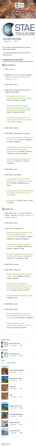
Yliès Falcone (17, 75)
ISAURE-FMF (12, 362)
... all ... (3, 436)
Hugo (8, 444)
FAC (3, 362)
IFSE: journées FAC (18, 11)
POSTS (16, 41)
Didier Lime (16, 213)
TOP (5, 334)
